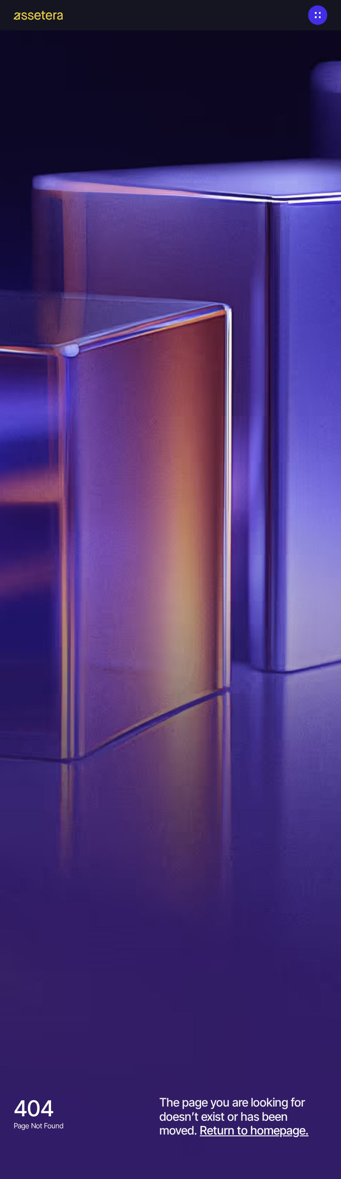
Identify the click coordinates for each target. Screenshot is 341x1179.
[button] (317, 14)
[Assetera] (38, 15)
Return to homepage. (254, 1130)
